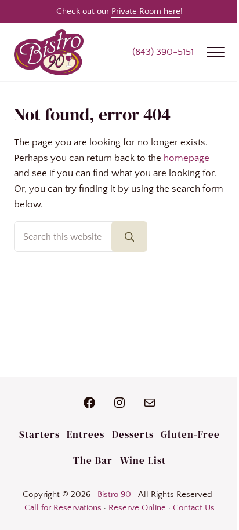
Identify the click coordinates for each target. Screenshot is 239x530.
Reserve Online (137, 508)
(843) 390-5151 (163, 52)
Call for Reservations (63, 508)
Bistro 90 (114, 494)
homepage (186, 158)
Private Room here (145, 11)
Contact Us (194, 508)
